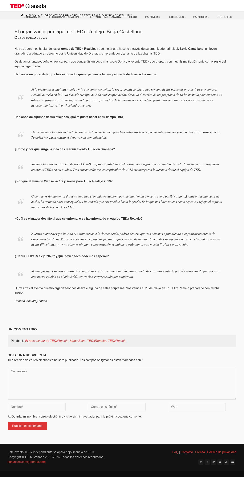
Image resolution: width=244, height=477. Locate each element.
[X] (201, 462)
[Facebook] (207, 462)
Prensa (200, 452)
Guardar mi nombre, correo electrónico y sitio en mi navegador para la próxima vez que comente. (76, 416)
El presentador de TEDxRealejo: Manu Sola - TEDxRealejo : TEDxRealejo (75, 340)
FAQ (175, 452)
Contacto (187, 452)
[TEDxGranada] (28, 5)
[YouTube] (226, 462)
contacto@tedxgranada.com (27, 461)
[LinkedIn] (232, 462)
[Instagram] (220, 462)
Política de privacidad (221, 452)
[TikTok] (213, 462)
